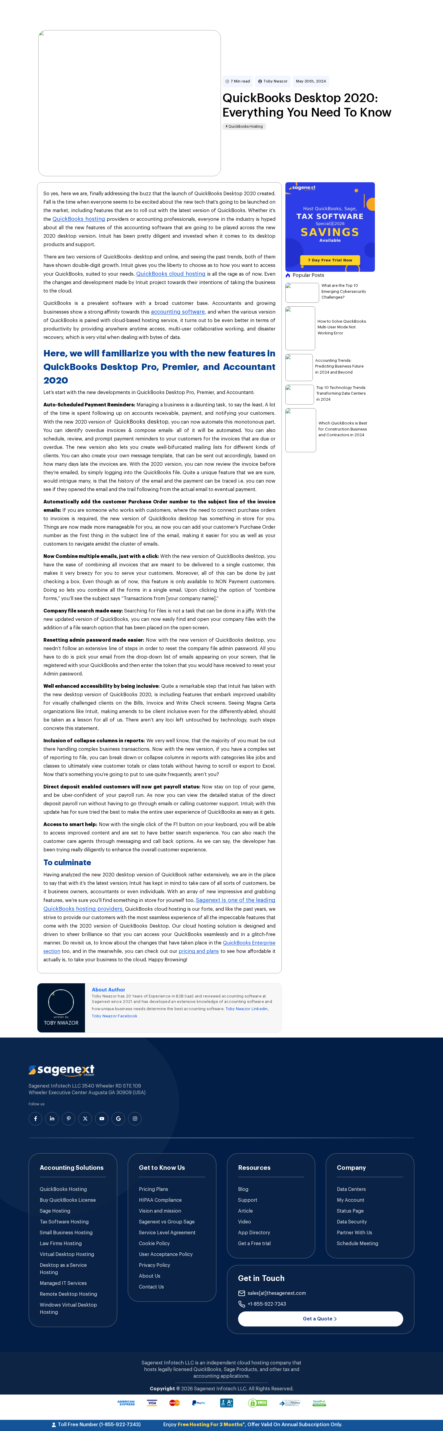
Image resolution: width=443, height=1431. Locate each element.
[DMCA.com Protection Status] (257, 1403)
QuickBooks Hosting (63, 1189)
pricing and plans (199, 951)
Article (245, 1211)
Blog (243, 1189)
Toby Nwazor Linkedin (247, 1009)
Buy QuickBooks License (68, 1200)
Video (244, 1222)
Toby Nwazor (275, 81)
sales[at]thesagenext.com (277, 1293)
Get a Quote (317, 1319)
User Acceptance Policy (166, 1254)
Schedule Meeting (357, 1243)
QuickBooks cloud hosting (171, 274)
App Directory (254, 1232)
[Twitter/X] (85, 1119)
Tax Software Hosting (64, 1222)
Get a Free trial (254, 1243)
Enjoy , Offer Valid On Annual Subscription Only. (252, 1424)
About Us (149, 1276)
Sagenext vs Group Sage (167, 1222)
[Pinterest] (68, 1119)
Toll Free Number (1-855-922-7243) (99, 1424)
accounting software (178, 312)
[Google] (118, 1119)
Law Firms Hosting (61, 1243)
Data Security (352, 1222)
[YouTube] (101, 1119)
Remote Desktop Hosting (68, 1294)
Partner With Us (354, 1232)
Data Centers (351, 1189)
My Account (350, 1200)
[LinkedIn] (52, 1119)
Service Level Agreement (167, 1232)
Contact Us (151, 1287)
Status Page (350, 1211)
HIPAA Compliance (160, 1200)
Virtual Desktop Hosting (67, 1254)
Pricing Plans (153, 1189)
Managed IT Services (63, 1283)
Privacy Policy (154, 1265)
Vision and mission (160, 1211)
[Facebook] (35, 1119)
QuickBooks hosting (78, 219)
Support (247, 1200)
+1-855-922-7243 (267, 1304)
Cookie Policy (154, 1243)
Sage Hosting (55, 1211)
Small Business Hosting (66, 1232)
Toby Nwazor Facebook (114, 1016)
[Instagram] (135, 1119)
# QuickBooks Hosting (244, 126)
